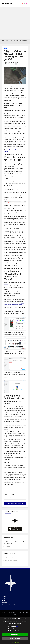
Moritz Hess (9, 494)
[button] (8, 497)
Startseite (3, 40)
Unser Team (5, 600)
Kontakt (4, 598)
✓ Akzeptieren (15, 634)
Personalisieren (15, 642)
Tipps (7, 40)
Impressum (4, 602)
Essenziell (13, 626)
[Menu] (19, 3)
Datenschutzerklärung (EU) (8, 604)
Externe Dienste (15, 631)
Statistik (12, 628)
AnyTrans (6, 284)
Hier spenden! (7, 546)
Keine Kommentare (9, 63)
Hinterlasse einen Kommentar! (11, 560)
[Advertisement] (15, 23)
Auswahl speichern (15, 638)
